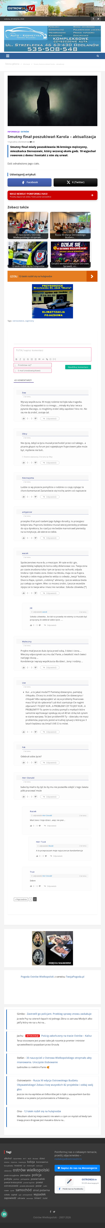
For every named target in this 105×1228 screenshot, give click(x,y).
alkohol (8, 1158)
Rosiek (51, 846)
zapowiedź (10, 1198)
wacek (44, 612)
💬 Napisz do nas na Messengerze (77, 1168)
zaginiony (29, 321)
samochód (24, 1190)
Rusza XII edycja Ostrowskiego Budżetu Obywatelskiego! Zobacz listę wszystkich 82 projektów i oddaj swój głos (55, 1085)
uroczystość (27, 1194)
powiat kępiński (29, 1183)
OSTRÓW (25, 131)
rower (6, 1190)
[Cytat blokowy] (39, 359)
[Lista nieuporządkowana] (35, 359)
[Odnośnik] (47, 359)
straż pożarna (41, 1190)
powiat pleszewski (27, 1186)
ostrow (26, 141)
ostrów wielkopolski (31, 1170)
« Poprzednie (21, 899)
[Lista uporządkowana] (32, 359)
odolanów (7, 1171)
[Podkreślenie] (24, 359)
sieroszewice (18, 321)
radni (45, 1186)
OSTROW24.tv (89, 1179)
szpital (14, 1194)
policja (36, 1175)
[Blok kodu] (43, 359)
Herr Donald (47, 815)
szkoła (7, 1194)
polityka (8, 1178)
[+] (54, 359)
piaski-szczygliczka (11, 1175)
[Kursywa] (20, 359)
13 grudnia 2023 (15, 141)
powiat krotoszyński (13, 1182)
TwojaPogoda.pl (75, 976)
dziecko (6, 1162)
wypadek (40, 1194)
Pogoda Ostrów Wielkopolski (37, 976)
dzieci (42, 1158)
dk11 (24, 1159)
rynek (12, 1191)
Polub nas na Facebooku (73, 1189)
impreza (14, 1162)
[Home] (12, 64)
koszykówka (8, 1166)
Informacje (14, 131)
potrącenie (25, 1179)
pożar (39, 1185)
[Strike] (28, 359)
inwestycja (22, 1162)
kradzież (18, 1165)
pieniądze (25, 1175)
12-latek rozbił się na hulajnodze (42, 1111)
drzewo (35, 1158)
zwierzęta (29, 1198)
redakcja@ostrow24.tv (68, 1159)
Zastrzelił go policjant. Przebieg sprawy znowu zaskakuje (59, 1013)
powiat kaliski (38, 1178)
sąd (19, 1195)
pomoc (16, 1179)
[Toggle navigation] (7, 56)
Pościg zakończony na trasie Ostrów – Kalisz (59, 1035)
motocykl (31, 1165)
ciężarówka (17, 1158)
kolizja (31, 1162)
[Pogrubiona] (16, 359)
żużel (45, 1198)
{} (51, 359)
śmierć (37, 1198)
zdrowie (21, 1198)
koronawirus (42, 1162)
